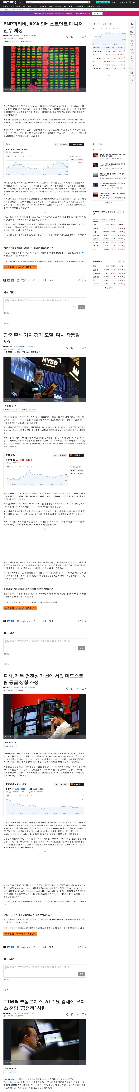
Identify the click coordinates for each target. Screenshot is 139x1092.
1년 (23, 156)
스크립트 (102, 9)
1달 (15, 156)
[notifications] (130, 2)
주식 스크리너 (79, 6)
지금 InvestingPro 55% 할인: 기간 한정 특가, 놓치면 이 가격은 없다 (112, 184)
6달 (20, 156)
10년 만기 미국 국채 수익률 (71, 427)
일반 (69, 9)
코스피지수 (96, 48)
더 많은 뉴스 (108, 202)
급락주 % (112, 219)
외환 (54, 9)
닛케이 (95, 65)
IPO (65, 9)
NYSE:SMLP (69, 753)
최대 (32, 156)
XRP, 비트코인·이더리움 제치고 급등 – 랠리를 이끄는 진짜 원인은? (112, 155)
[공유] (67, 37)
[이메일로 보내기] (44, 280)
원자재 (105, 24)
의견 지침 (6, 313)
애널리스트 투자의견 (87, 9)
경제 (26, 9)
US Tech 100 (97, 58)
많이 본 (13, 9)
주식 (111, 24)
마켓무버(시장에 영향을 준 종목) (104, 213)
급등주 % (103, 219)
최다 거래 (95, 219)
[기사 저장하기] (72, 37)
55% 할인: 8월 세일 (102, 2)
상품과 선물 (47, 9)
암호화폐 (59, 9)
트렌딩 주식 (97, 261)
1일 (8, 156)
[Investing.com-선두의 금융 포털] (12, 2)
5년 (28, 156)
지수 (99, 24)
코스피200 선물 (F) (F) (99, 51)
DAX (94, 61)
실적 (96, 9)
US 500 (95, 54)
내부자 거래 (76, 9)
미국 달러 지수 (97, 68)
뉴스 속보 (20, 9)
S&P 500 (16, 427)
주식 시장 (32, 9)
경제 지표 (39, 9)
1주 (12, 156)
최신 (6, 9)
